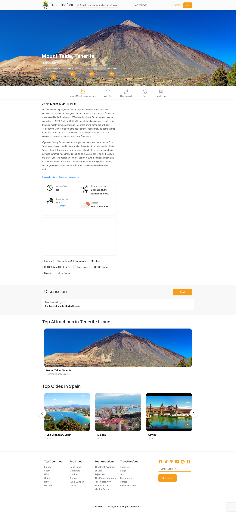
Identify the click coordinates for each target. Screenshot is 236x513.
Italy (46, 481)
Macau (73, 485)
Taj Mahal (100, 474)
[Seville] (169, 412)
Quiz (122, 474)
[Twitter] (166, 461)
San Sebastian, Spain (58, 434)
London (74, 474)
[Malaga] (118, 412)
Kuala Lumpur (77, 481)
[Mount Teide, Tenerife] (118, 348)
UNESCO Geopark (101, 267)
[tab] (83, 93)
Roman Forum (102, 485)
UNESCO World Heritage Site (58, 267)
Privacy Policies (128, 485)
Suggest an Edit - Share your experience (60, 177)
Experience (82, 267)
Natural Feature (64, 273)
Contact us (126, 478)
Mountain (95, 261)
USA (46, 474)
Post (182, 292)
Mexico (48, 485)
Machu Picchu (102, 489)
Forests (48, 261)
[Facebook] (160, 462)
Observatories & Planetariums (71, 261)
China (47, 478)
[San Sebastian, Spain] (67, 412)
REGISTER (176, 5)
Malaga (101, 434)
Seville (152, 434)
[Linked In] (177, 461)
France (47, 467)
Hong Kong (75, 467)
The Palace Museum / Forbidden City (105, 480)
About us (125, 467)
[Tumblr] (188, 461)
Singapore (75, 470)
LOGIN (187, 5)
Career (123, 481)
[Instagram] (171, 461)
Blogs (123, 470)
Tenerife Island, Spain (57, 374)
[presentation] (42, 413)
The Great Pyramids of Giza (105, 469)
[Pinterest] (182, 462)
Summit (47, 273)
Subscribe (167, 478)
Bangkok (74, 478)
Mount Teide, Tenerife (58, 370)
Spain (49, 438)
